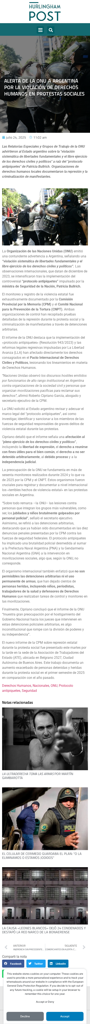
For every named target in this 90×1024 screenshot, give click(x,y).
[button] (40, 30)
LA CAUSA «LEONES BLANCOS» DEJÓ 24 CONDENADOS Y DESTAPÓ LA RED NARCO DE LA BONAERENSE (44, 930)
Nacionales (41, 686)
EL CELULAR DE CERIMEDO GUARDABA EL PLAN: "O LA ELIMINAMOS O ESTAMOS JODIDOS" (42, 855)
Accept (64, 1016)
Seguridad (29, 691)
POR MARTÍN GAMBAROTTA (37, 775)
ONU (54, 686)
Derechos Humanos (16, 686)
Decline (25, 1016)
